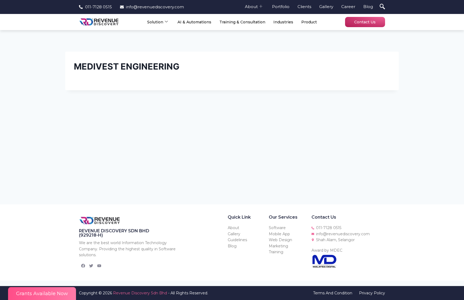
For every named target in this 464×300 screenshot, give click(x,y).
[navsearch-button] (382, 7)
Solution (155, 22)
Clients (304, 6)
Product (309, 22)
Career (348, 6)
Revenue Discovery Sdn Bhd (140, 293)
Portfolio (280, 6)
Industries (283, 22)
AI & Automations (194, 22)
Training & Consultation (242, 22)
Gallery (326, 6)
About (251, 6)
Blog (368, 6)
